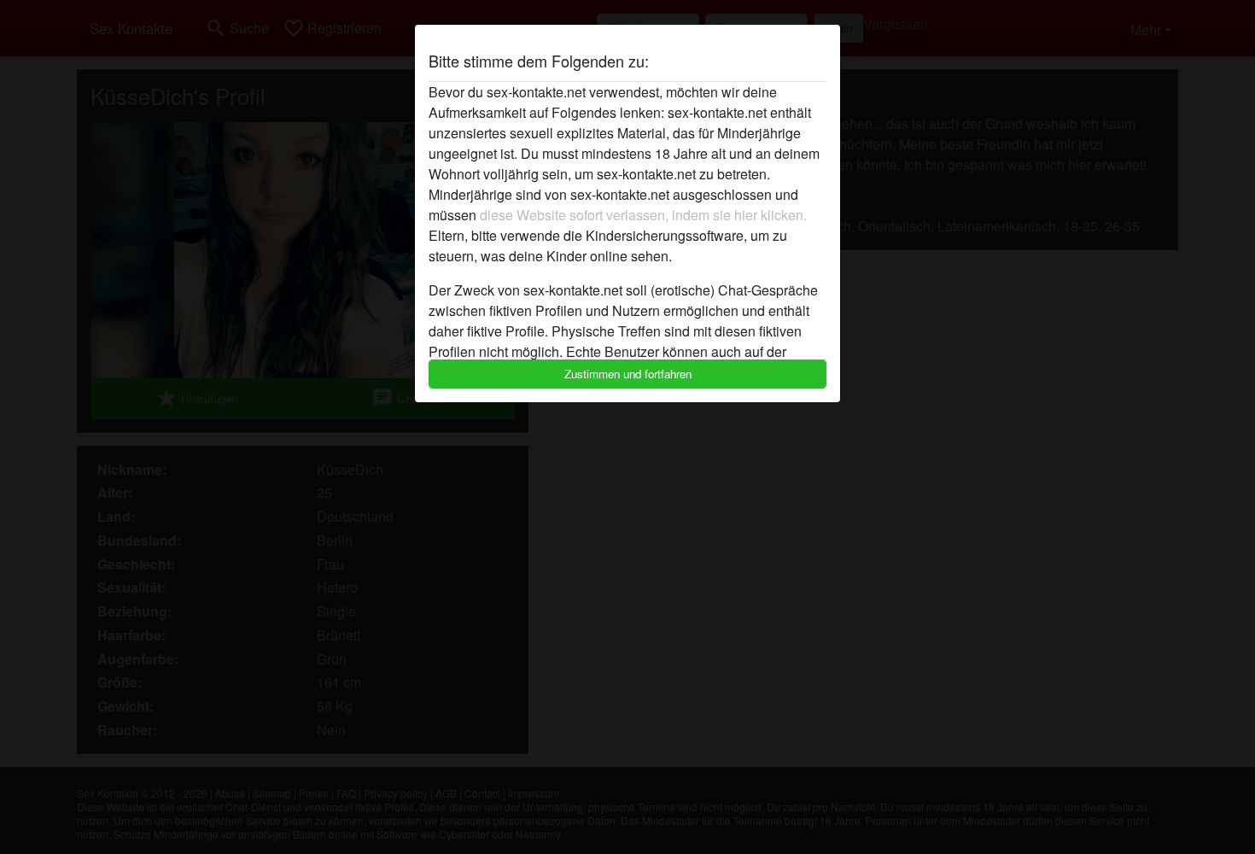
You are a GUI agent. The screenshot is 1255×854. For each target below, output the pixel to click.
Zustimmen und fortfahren (628, 374)
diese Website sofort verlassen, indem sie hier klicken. (643, 215)
